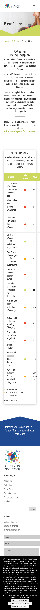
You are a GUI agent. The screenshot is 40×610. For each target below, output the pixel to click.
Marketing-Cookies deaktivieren (20, 603)
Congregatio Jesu (11, 497)
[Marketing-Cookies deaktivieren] (37, 583)
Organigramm (10, 493)
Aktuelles (8, 481)
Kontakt (7, 501)
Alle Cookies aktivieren (20, 600)
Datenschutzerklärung (20, 606)
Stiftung (15, 41)
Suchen (33, 509)
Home (6, 41)
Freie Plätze (9, 489)
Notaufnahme (10, 485)
